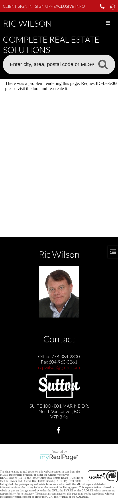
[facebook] (59, 431)
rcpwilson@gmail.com (59, 367)
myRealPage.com (59, 457)
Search (103, 64)
